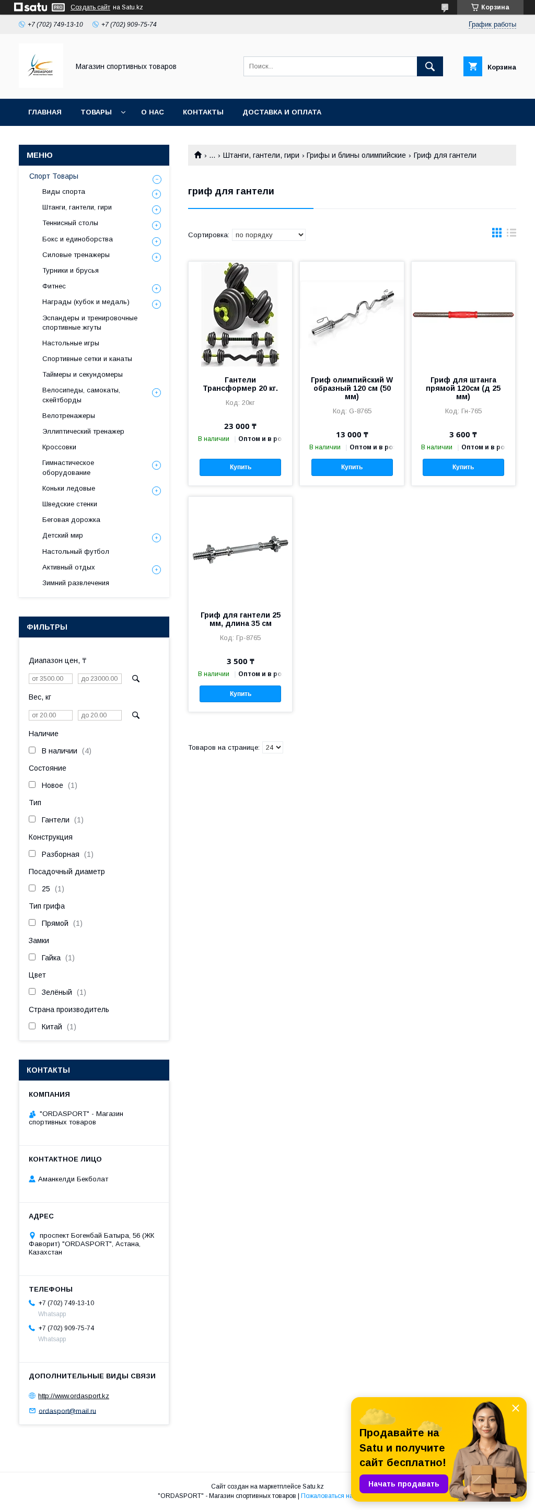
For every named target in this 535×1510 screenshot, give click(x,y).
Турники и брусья (70, 270)
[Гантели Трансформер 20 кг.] (240, 314)
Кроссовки (59, 447)
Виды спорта (63, 191)
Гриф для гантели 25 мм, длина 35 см (241, 619)
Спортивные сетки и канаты (87, 359)
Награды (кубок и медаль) (86, 302)
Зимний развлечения (75, 583)
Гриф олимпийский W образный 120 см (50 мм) (352, 388)
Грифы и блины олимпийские (356, 155)
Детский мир (62, 535)
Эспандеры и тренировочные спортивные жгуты (89, 322)
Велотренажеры (68, 416)
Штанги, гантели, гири (261, 155)
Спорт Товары (53, 176)
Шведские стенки (69, 504)
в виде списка (511, 235)
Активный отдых (68, 567)
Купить (240, 467)
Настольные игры (70, 343)
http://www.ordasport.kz (73, 1396)
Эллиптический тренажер (83, 431)
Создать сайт (90, 7)
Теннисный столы (70, 223)
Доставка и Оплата (281, 112)
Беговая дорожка (71, 520)
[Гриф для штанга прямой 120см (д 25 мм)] (463, 314)
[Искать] (430, 66)
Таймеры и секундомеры (82, 374)
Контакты (203, 112)
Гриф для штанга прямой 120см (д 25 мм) (463, 388)
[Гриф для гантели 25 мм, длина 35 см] (240, 549)
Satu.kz (313, 1486)
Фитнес (54, 286)
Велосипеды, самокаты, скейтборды (81, 394)
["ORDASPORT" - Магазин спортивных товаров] (41, 85)
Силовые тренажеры (76, 255)
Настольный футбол (75, 551)
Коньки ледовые (68, 488)
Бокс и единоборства (77, 239)
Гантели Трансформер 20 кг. (240, 384)
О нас (152, 112)
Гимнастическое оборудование (68, 467)
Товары (96, 112)
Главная (45, 112)
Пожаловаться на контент (339, 1496)
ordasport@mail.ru (67, 1410)
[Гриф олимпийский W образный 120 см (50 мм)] (351, 314)
